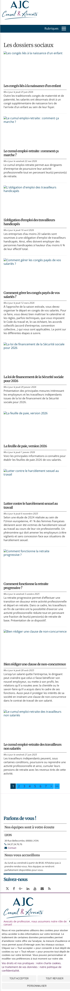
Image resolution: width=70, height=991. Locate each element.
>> (57, 786)
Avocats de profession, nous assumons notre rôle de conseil (35, 923)
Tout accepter (19, 978)
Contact (12, 847)
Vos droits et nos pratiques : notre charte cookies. (31, 963)
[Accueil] (20, 9)
